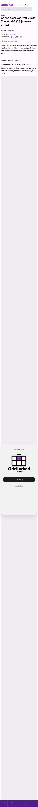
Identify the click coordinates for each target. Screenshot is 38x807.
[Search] (30, 9)
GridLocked (4, 45)
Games (3, 15)
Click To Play (19, 480)
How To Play (19, 486)
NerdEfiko (13, 34)
